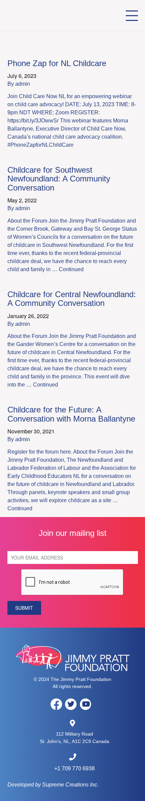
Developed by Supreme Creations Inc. (52, 785)
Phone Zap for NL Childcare (56, 63)
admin (22, 84)
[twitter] (71, 704)
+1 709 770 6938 (74, 768)
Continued (71, 269)
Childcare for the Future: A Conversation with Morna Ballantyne (71, 414)
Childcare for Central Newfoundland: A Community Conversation (71, 299)
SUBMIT (24, 607)
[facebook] (56, 704)
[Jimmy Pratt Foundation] (45, 15)
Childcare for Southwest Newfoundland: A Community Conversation (58, 178)
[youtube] (85, 704)
